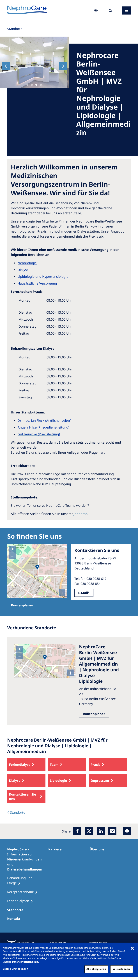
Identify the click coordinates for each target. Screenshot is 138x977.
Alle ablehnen (121, 969)
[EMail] (112, 831)
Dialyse (14, 780)
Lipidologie (58, 780)
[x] (89, 831)
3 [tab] (36, 85)
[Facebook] (77, 831)
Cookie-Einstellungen (15, 968)
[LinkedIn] (101, 831)
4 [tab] (41, 85)
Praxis (95, 764)
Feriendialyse (19, 764)
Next (63, 66)
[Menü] (126, 10)
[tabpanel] (34, 62)
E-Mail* (84, 593)
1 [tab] (27, 85)
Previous (6, 66)
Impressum (100, 780)
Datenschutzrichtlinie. (25, 961)
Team (54, 764)
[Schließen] (132, 948)
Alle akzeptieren (96, 969)
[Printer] (127, 831)
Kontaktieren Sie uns (22, 796)
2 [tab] (32, 85)
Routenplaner (22, 605)
